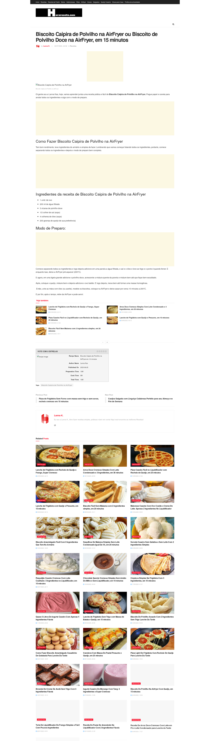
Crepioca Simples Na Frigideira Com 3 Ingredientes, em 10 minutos (147, 579)
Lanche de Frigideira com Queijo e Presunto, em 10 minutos (144, 317)
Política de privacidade (132, 2)
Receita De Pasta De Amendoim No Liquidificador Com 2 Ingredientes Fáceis (101, 726)
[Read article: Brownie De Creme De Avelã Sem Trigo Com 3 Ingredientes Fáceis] (57, 675)
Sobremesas (70, 2)
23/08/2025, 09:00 (137, 548)
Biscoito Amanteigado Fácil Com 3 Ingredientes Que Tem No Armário (57, 543)
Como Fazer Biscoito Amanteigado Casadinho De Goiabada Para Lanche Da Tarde (56, 654)
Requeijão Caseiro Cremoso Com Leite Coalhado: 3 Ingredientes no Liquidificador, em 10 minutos (56, 581)
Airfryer (83, 2)
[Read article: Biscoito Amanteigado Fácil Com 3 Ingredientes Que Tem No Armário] (57, 528)
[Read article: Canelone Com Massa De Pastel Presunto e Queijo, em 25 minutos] (105, 639)
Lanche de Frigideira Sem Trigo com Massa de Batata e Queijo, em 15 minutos (103, 618)
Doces (89, 2)
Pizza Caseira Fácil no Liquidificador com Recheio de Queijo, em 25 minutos (75, 318)
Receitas (44, 2)
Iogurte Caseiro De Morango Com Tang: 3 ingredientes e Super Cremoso (101, 690)
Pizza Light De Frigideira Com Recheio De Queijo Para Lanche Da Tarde (152, 654)
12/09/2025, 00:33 (137, 623)
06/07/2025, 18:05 (42, 659)
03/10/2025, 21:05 (89, 731)
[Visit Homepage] (59, 12)
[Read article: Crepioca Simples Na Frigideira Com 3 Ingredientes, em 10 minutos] (152, 564)
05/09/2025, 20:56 (89, 623)
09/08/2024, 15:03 (137, 659)
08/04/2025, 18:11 (55, 334)
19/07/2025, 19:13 (42, 695)
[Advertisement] (105, 66)
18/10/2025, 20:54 (126, 312)
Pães (78, 2)
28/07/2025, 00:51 (42, 731)
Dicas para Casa (117, 2)
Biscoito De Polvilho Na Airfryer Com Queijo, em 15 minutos (152, 690)
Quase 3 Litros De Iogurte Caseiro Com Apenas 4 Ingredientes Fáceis (57, 618)
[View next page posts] (107, 342)
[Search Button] (173, 24)
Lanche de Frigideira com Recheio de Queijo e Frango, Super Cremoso (73, 307)
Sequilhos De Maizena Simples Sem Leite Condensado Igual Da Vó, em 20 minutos (101, 543)
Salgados (96, 2)
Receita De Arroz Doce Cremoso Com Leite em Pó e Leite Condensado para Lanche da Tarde (151, 726)
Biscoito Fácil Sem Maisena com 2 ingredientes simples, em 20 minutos (74, 329)
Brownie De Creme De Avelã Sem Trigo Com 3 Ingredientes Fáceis (56, 690)
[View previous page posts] (103, 342)
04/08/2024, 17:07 (137, 731)
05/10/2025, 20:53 (89, 659)
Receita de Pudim (54, 2)
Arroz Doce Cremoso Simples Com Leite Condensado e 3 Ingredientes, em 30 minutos (143, 307)
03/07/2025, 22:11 (42, 587)
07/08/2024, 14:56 (89, 695)
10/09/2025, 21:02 (55, 323)
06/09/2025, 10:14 (89, 548)
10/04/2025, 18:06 (42, 548)
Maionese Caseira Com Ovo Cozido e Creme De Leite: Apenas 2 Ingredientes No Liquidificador (152, 507)
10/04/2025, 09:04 (137, 512)
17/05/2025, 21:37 (137, 584)
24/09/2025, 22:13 (55, 312)
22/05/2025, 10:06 (137, 695)
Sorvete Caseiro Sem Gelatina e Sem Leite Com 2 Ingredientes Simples (152, 543)
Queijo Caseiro (106, 2)
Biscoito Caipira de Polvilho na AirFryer (56, 385)
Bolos (63, 2)
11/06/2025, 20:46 (42, 623)
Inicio (37, 2)
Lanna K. (46, 46)
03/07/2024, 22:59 (60, 46)
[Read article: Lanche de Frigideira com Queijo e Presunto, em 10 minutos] (112, 320)
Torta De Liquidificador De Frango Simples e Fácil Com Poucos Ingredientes (57, 726)
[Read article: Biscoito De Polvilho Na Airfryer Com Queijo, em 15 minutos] (152, 675)
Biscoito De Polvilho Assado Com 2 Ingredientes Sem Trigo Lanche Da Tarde (152, 618)
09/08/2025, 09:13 (126, 320)
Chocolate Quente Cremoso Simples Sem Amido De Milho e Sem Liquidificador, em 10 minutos (104, 579)
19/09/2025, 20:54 (89, 584)
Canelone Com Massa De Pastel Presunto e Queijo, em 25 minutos (102, 654)
